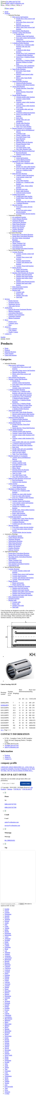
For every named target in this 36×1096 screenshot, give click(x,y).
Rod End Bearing (21, 153)
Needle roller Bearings (23, 123)
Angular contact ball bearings (25, 175)
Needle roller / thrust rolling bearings (23, 510)
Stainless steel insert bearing (24, 276)
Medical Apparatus (14, 311)
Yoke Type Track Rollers (23, 126)
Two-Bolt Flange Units (23, 147)
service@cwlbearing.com (12, 825)
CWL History (12, 330)
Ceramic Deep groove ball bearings (23, 574)
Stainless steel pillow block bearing (23, 591)
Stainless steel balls (22, 295)
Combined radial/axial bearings (25, 112)
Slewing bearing (17, 205)
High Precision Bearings (19, 173)
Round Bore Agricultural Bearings (22, 234)
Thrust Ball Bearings (18, 86)
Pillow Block (20, 140)
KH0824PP (4, 705)
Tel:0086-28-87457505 (12, 745)
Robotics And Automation (16, 314)
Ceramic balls (20, 292)
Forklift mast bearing (18, 194)
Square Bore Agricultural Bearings (22, 236)
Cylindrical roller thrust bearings (22, 395)
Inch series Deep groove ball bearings (23, 370)
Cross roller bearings (22, 180)
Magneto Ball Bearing (23, 25)
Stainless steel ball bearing (24, 274)
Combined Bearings (22, 203)
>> (3, 730)
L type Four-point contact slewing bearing (23, 211)
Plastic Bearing (16, 267)
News (6, 320)
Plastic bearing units (22, 271)
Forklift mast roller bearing (24, 196)
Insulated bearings (17, 288)
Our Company (12, 328)
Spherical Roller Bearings (20, 81)
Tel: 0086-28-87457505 (13, 1)
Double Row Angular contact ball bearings (25, 35)
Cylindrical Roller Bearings (20, 43)
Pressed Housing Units (23, 144)
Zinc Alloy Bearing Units (23, 149)
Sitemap (9, 789)
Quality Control (13, 332)
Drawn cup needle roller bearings (22, 445)
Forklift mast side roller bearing (25, 201)
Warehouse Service (14, 304)
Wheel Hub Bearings (18, 226)
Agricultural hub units (19, 245)
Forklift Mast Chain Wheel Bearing (23, 518)
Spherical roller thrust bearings (25, 85)
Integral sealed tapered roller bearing (23, 414)
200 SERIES (16, 241)
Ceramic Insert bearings (23, 260)
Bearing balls (16, 290)
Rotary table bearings (22, 191)
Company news (13, 323)
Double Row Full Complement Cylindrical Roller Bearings (25, 54)
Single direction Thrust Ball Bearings (23, 428)
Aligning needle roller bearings (25, 97)
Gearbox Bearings (17, 229)
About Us (8, 327)
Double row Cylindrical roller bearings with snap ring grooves (25, 46)
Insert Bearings (20, 139)
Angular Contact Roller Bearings (22, 433)
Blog (9, 325)
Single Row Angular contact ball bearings (25, 40)
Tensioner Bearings (18, 220)
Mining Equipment (14, 318)
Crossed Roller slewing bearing (25, 213)
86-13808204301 (10, 840)
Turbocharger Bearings (19, 222)
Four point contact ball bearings (25, 38)
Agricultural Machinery (15, 313)
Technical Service (13, 302)
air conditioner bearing (19, 217)
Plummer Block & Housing (24, 142)
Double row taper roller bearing (25, 166)
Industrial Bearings (10, 352)
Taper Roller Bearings (19, 69)
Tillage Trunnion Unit (18, 243)
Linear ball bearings (22, 158)
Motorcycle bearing (18, 227)
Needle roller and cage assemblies (22, 449)
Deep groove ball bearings (20, 17)
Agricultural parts (17, 247)
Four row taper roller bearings (25, 168)
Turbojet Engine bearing (23, 193)
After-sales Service (14, 306)
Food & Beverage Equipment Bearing (19, 309)
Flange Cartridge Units (23, 135)
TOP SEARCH (27, 789)
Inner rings (19, 118)
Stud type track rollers (22, 125)
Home (6, 11)
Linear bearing (16, 156)
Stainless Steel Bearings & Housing (23, 273)
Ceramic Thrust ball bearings (25, 266)
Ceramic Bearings (17, 252)
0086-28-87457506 (10, 807)
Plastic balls (19, 294)
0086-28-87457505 (10, 804)
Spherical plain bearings (23, 154)
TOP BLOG (17, 789)
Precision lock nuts (22, 189)
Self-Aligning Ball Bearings (20, 31)
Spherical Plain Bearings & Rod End (23, 151)
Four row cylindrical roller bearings (23, 497)
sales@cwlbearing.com (12, 747)
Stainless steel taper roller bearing (22, 595)
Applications (8, 307)
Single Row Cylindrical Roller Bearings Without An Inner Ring (25, 62)
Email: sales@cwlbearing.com (15, 3)
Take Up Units (20, 146)
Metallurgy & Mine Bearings (21, 161)
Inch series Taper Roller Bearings (22, 412)
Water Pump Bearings (19, 224)
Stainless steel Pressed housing (25, 281)
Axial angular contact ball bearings (22, 503)
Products (7, 13)
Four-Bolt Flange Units (23, 137)
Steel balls (19, 297)
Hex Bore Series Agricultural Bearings (20, 557)
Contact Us (8, 334)
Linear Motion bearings (23, 159)
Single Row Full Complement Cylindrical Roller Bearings (25, 66)
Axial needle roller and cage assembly (23, 442)
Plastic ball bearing (22, 269)
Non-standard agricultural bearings (22, 248)
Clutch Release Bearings (19, 219)
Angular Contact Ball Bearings (21, 32)
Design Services (13, 301)
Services (7, 299)
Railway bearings (17, 231)
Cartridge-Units (21, 133)
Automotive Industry (14, 316)
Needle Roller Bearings (19, 95)
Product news (12, 321)
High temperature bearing (20, 287)
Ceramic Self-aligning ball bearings (23, 577)
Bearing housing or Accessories (21, 128)
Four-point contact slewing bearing (22, 527)
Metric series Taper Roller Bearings (23, 416)
